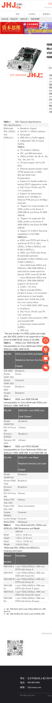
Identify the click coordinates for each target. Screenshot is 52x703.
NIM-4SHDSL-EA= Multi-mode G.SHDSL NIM (27, 614)
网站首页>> (15, 19)
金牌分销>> (24, 19)
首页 (17, 14)
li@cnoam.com (34, 687)
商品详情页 (35, 19)
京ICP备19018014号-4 (27, 695)
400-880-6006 (33, 682)
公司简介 (32, 14)
